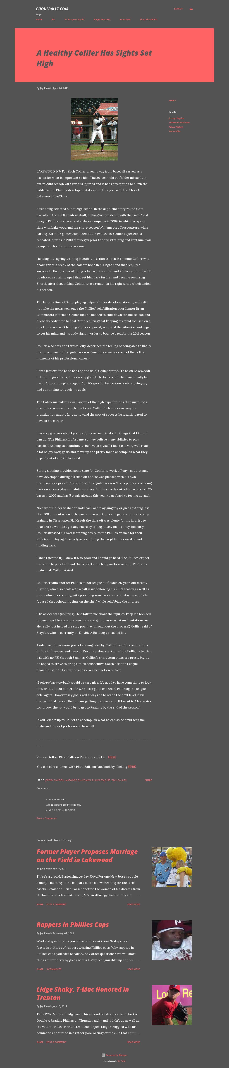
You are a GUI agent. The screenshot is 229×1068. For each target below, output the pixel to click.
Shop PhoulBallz (148, 19)
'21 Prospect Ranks (74, 19)
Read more (133, 904)
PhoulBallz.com (52, 8)
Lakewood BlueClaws (179, 122)
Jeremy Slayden (176, 118)
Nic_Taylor (122, 1061)
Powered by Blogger (116, 1055)
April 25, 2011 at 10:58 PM (60, 810)
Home (39, 19)
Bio (53, 19)
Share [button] (172, 100)
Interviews (125, 19)
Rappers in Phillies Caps (73, 924)
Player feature (176, 126)
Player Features (102, 19)
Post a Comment (47, 818)
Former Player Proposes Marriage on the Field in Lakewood (87, 855)
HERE (112, 757)
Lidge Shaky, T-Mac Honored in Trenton (83, 993)
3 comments (53, 969)
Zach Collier (175, 131)
